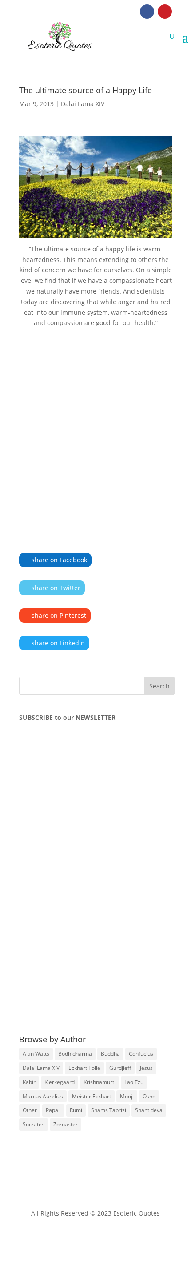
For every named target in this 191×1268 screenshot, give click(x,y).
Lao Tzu (133, 1082)
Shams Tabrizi (108, 1110)
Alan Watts (36, 1053)
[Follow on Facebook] (147, 11)
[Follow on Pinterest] (165, 11)
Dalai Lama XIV (82, 103)
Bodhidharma (75, 1053)
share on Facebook (59, 560)
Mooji (127, 1096)
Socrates (33, 1124)
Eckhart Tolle (84, 1068)
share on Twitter (56, 588)
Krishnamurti (99, 1082)
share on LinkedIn (58, 643)
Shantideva (149, 1110)
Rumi (76, 1110)
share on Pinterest (59, 615)
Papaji (53, 1110)
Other (30, 1110)
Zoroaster (65, 1124)
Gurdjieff (120, 1068)
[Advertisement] (95, 427)
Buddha (110, 1053)
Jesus (146, 1068)
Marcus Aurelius (43, 1096)
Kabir (29, 1082)
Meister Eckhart (91, 1096)
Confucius (141, 1053)
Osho (149, 1096)
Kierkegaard (59, 1082)
